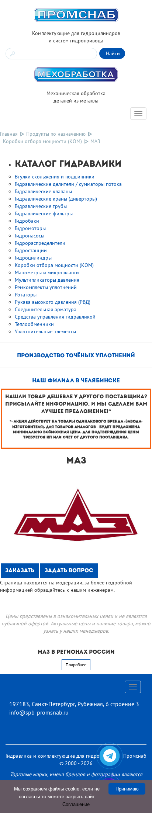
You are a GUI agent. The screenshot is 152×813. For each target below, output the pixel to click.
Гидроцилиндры (33, 257)
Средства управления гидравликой (55, 316)
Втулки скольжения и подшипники (54, 176)
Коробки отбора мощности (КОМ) (42, 141)
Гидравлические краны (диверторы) (56, 198)
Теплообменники (34, 324)
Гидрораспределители (40, 243)
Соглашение (76, 804)
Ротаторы (26, 294)
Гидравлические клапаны (43, 191)
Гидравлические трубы (41, 206)
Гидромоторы (30, 228)
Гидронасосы (29, 235)
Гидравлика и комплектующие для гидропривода (62, 756)
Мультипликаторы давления (47, 280)
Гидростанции (31, 250)
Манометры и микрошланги (47, 272)
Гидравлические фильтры (44, 213)
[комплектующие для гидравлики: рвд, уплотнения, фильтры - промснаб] (76, 14)
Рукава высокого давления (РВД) (52, 302)
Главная (9, 134)
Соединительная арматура (45, 309)
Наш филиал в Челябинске (76, 381)
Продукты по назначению (56, 134)
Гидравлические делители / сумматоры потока (68, 184)
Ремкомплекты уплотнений (46, 287)
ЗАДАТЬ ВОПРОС (69, 571)
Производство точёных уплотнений (76, 356)
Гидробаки (27, 221)
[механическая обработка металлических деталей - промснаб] (76, 74)
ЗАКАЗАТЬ (19, 571)
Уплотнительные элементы (45, 331)
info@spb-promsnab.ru (39, 712)
